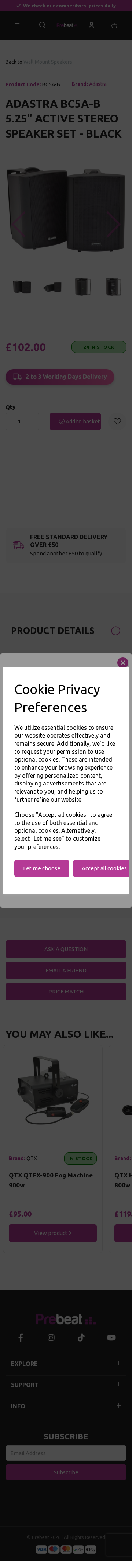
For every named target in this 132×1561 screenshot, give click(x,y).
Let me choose (41, 868)
